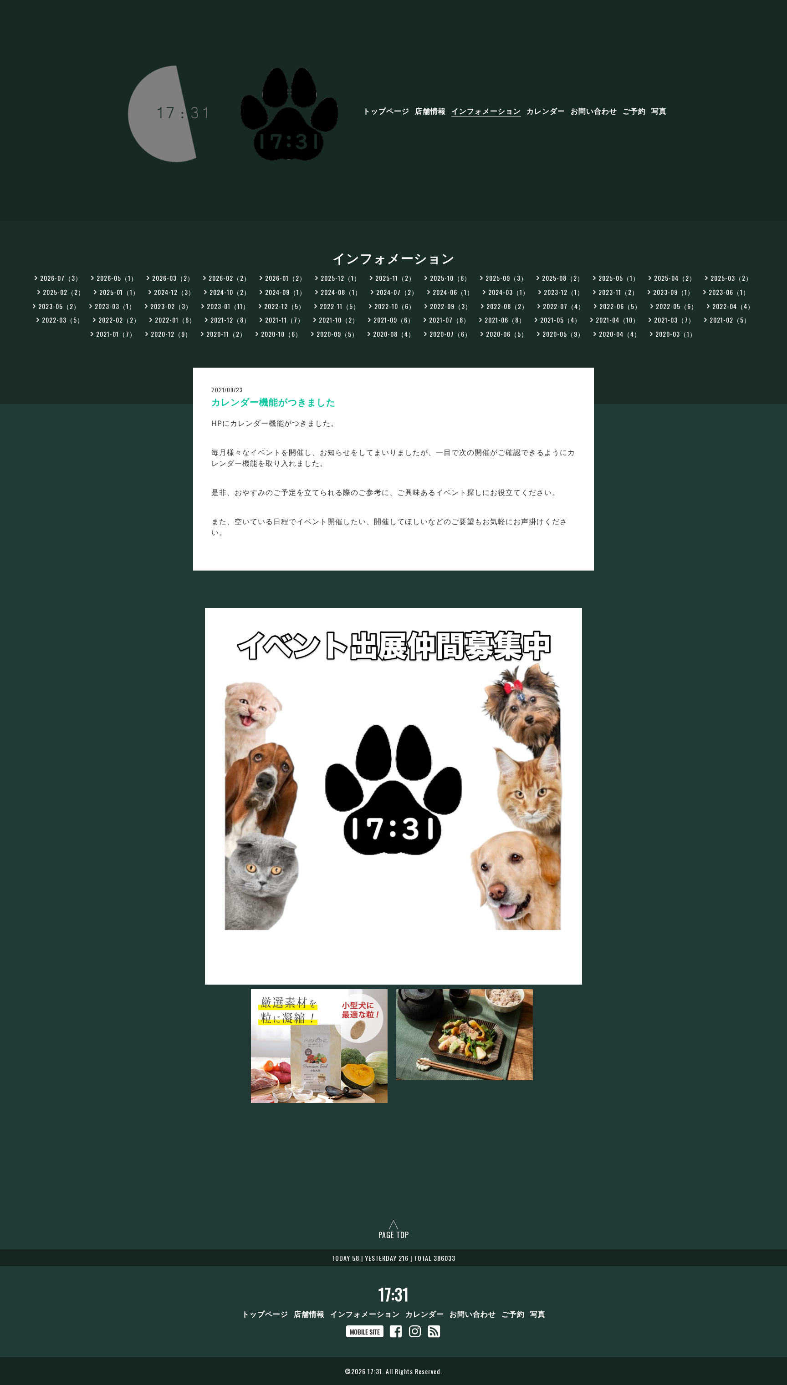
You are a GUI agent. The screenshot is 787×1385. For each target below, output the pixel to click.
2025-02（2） (64, 292)
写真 (659, 110)
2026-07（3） (61, 278)
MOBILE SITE (365, 1331)
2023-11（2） (618, 292)
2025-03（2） (731, 278)
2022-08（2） (507, 306)
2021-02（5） (730, 319)
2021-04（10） (617, 319)
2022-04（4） (733, 306)
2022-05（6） (677, 306)
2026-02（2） (229, 278)
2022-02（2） (119, 319)
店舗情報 (430, 110)
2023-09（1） (673, 292)
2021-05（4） (560, 319)
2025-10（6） (450, 278)
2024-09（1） (285, 292)
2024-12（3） (174, 292)
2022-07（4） (564, 306)
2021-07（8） (449, 319)
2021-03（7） (674, 319)
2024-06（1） (453, 292)
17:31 (393, 1294)
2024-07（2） (397, 292)
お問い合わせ (594, 110)
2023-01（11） (228, 306)
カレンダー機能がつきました (273, 402)
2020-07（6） (450, 334)
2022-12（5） (284, 306)
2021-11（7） (284, 319)
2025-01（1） (119, 292)
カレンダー (545, 110)
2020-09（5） (337, 334)
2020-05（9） (563, 334)
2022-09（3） (451, 306)
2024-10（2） (230, 292)
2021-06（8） (505, 319)
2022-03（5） (63, 319)
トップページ (386, 110)
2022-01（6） (175, 319)
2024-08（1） (341, 292)
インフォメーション (486, 110)
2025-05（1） (618, 278)
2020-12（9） (171, 334)
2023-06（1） (729, 292)
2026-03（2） (173, 278)
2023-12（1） (564, 292)
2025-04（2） (675, 278)
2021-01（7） (116, 334)
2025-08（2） (563, 278)
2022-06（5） (620, 306)
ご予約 (634, 110)
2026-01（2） (285, 278)
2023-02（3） (171, 306)
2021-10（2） (339, 319)
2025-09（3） (506, 278)
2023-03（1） (115, 306)
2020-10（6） (281, 334)
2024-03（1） (508, 292)
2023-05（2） (59, 306)
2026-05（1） (117, 278)
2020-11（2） (226, 334)
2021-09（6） (393, 319)
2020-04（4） (620, 334)
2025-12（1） (341, 278)
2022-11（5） (340, 306)
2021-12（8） (230, 319)
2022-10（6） (394, 306)
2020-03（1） (675, 334)
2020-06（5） (507, 334)
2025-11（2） (395, 278)
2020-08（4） (394, 334)
